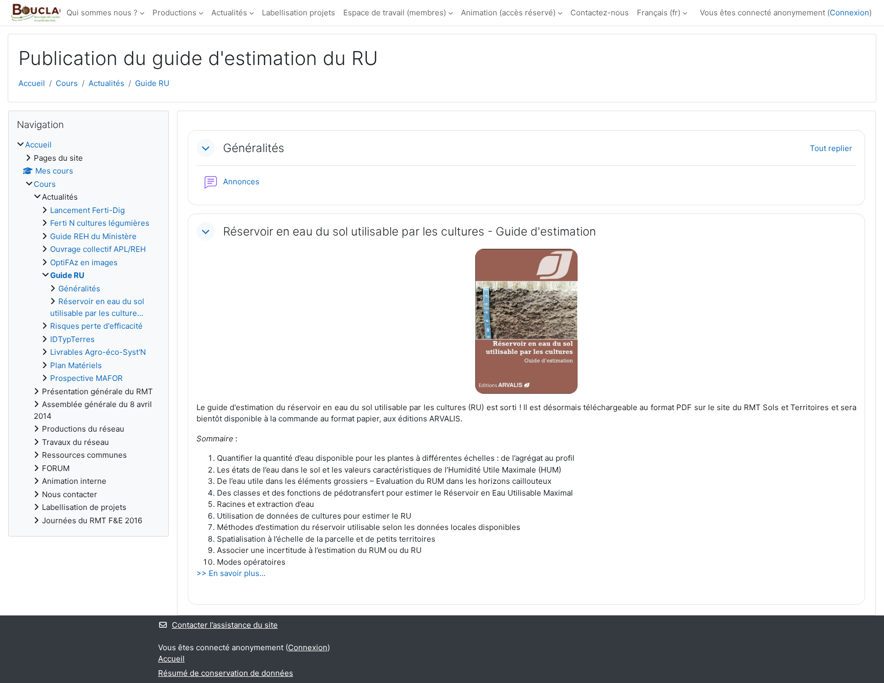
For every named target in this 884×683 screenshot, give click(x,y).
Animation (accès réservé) (508, 12)
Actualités (229, 12)
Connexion (849, 12)
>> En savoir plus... (231, 573)
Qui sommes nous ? (102, 12)
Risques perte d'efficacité (96, 326)
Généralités (253, 148)
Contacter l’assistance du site (225, 625)
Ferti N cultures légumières (99, 223)
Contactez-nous (599, 12)
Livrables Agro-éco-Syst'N (98, 352)
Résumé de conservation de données (225, 673)
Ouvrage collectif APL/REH (98, 249)
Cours (67, 83)
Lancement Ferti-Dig (87, 210)
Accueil (31, 83)
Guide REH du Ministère (93, 236)
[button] (205, 148)
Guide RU (152, 83)
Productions (174, 12)
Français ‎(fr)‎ (658, 12)
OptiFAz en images (84, 262)
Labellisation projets (298, 12)
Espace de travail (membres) (394, 12)
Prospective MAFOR (86, 378)
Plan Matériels (76, 365)
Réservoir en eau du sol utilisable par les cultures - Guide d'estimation (409, 231)
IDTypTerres (72, 339)
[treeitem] (88, 332)
